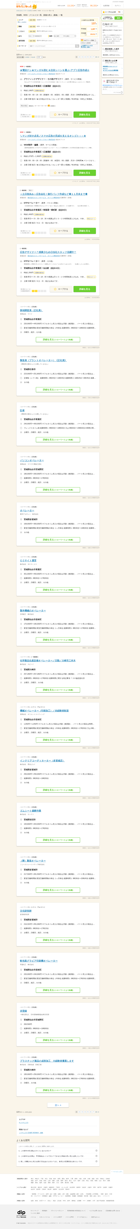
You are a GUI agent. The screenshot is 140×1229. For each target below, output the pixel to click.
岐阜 (67, 1178)
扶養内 (89, 1200)
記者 (22, 410)
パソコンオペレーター (32, 460)
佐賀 (45, 1182)
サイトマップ (34, 1210)
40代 (64, 1200)
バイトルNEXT (57, 1217)
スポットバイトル (44, 1217)
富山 (70, 1180)
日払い (50, 1200)
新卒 (68, 1200)
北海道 (108, 1178)
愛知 (63, 1178)
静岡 (76, 1178)
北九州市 (61, 1189)
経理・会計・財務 (51, 1194)
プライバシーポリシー (57, 1210)
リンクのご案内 (35, 1213)
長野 (62, 1180)
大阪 (80, 1178)
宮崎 (62, 1182)
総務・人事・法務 (63, 1194)
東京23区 (33, 1187)
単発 (36, 1200)
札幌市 (111, 1187)
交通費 (79, 1200)
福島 (53, 1180)
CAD (110, 1194)
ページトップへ (117, 1172)
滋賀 (93, 1178)
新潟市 (38, 1189)
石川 (74, 1180)
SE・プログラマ (35, 1196)
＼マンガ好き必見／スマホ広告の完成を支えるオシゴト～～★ (53, 135)
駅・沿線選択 (22, 22)
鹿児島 (67, 1182)
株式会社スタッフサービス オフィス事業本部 (44, 198)
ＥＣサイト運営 (28, 560)
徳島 (108, 1180)
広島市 (44, 1189)
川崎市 (45, 1187)
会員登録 (106, 5)
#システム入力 (23, 1122)
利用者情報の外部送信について (76, 1210)
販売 (106, 1194)
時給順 (33, 57)
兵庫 (84, 1178)
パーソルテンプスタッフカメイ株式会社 (41, 74)
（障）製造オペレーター (33, 860)
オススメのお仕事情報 (110, 68)
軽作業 (86, 1196)
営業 (102, 1194)
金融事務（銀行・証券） (77, 1194)
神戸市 (99, 1187)
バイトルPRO (70, 1217)
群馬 (59, 1178)
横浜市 (40, 1187)
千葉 (42, 1178)
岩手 (36, 1180)
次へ (96, 57)
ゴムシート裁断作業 (30, 810)
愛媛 (32, 1182)
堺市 (94, 1187)
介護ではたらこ (95, 1217)
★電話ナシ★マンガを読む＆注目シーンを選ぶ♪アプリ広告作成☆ (54, 70)
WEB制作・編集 (47, 1196)
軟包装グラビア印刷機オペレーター (39, 960)
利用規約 (44, 1210)
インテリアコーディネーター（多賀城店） (42, 760)
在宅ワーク (42, 1200)
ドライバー (106, 1196)
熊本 (53, 1182)
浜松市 (84, 1187)
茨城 (50, 1178)
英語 (54, 1200)
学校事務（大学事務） (92, 1194)
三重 (71, 1178)
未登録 (23, 1011)
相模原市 (51, 1187)
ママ (84, 1200)
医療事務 (68, 1196)
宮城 (40, 1180)
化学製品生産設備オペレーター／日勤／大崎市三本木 (48, 660)
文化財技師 (26, 910)
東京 (32, 1178)
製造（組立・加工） (96, 1196)
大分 (57, 1182)
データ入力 (41, 1194)
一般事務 (33, 1194)
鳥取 (91, 1180)
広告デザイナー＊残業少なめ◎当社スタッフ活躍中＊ (48, 252)
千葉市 (58, 1187)
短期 (32, 1200)
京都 (89, 1178)
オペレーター (27, 510)
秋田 (45, 1180)
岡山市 (50, 1189)
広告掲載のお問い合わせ (113, 1210)
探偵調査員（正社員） (31, 310)
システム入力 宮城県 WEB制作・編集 (31, 1133)
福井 (79, 1180)
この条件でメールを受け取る (87, 46)
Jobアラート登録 (89, 40)
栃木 (54, 1178)
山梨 (57, 1180)
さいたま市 (64, 1187)
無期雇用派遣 (110, 1200)
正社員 (59, 1200)
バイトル (33, 1217)
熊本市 (67, 1189)
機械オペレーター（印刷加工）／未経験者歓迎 (44, 710)
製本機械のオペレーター (33, 610)
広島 (83, 1180)
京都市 (105, 1187)
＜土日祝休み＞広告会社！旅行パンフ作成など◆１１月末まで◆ (54, 194)
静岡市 (78, 1187)
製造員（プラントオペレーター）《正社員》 (43, 360)
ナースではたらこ (82, 1217)
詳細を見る (84, 114)
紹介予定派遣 (101, 1200)
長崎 (49, 1182)
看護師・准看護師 (77, 1196)
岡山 (87, 1180)
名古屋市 (72, 1187)
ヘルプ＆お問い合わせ (95, 1210)
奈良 (97, 1178)
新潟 (66, 1180)
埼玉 (46, 1178)
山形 (49, 1180)
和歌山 (102, 1178)
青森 (32, 1180)
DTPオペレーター (58, 1196)
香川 (104, 1180)
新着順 (27, 57)
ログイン (118, 5)
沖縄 (71, 1182)
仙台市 (33, 1189)
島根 (96, 1180)
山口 (100, 1180)
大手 (94, 1200)
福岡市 (55, 1189)
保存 (118, 18)
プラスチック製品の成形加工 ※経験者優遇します (47, 1061)
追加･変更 (32, 20)
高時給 (74, 1200)
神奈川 (37, 1178)
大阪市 (90, 1187)
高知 (36, 1182)
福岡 (40, 1182)
